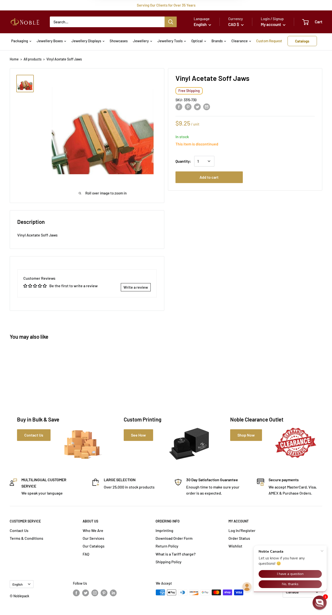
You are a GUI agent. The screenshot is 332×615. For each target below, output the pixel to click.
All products (33, 59)
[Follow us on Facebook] (76, 593)
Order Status (239, 538)
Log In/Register (241, 530)
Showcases (119, 41)
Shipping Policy (169, 561)
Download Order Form (174, 538)
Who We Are (93, 530)
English (17, 584)
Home (14, 59)
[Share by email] (206, 106)
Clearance (239, 41)
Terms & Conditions (26, 538)
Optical (197, 41)
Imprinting (164, 530)
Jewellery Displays (86, 41)
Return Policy (167, 546)
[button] (320, 603)
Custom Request (269, 41)
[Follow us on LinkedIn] (113, 593)
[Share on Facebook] (178, 106)
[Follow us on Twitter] (85, 593)
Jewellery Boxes (50, 41)
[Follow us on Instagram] (94, 593)
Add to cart (209, 177)
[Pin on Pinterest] (188, 106)
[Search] (171, 22)
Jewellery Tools (170, 41)
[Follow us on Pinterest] (104, 593)
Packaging (19, 41)
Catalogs (302, 41)
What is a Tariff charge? (176, 554)
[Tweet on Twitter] (197, 106)
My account (271, 24)
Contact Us (19, 530)
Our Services (93, 538)
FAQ (86, 554)
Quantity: (183, 161)
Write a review (135, 287)
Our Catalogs (94, 546)
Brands (217, 41)
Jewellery (141, 41)
